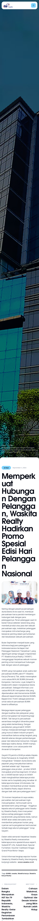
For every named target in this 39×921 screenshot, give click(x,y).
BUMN (8, 873)
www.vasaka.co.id (26, 862)
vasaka (14, 873)
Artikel (6, 468)
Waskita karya (23, 873)
